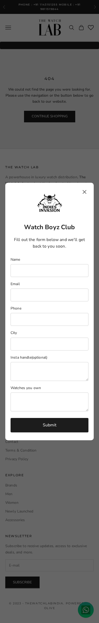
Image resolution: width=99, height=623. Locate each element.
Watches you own (26, 387)
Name (15, 259)
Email (15, 283)
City (14, 332)
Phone (16, 308)
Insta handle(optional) (29, 357)
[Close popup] (84, 192)
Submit (49, 425)
